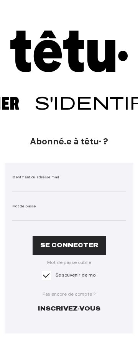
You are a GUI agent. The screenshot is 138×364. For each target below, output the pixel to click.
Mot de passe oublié (69, 262)
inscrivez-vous (69, 308)
